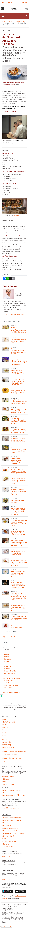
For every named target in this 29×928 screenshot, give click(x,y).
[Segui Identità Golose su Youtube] (11, 2)
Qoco (4, 839)
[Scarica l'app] (7, 891)
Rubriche (10, 21)
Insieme (16, 215)
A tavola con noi (7, 847)
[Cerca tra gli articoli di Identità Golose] (23, 2)
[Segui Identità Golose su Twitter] (9, 2)
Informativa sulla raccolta (6, 926)
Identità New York (8, 825)
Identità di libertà (8, 836)
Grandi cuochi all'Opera (10, 828)
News (4, 735)
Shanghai (5, 844)
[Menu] (3, 16)
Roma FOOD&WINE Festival (11, 820)
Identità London (7, 823)
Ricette (4, 725)
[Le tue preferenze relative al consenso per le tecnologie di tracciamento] (1, 696)
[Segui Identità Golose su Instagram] (6, 2)
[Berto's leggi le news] (15, 8)
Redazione (6, 730)
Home (4, 21)
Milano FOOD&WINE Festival (11, 818)
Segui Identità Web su (10, 631)
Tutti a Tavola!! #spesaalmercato (13, 833)
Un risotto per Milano (9, 841)
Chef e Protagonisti (8, 722)
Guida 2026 (6, 856)
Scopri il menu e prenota (10, 808)
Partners (5, 732)
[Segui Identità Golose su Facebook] (3, 2)
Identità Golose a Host (9, 831)
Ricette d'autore (20, 21)
